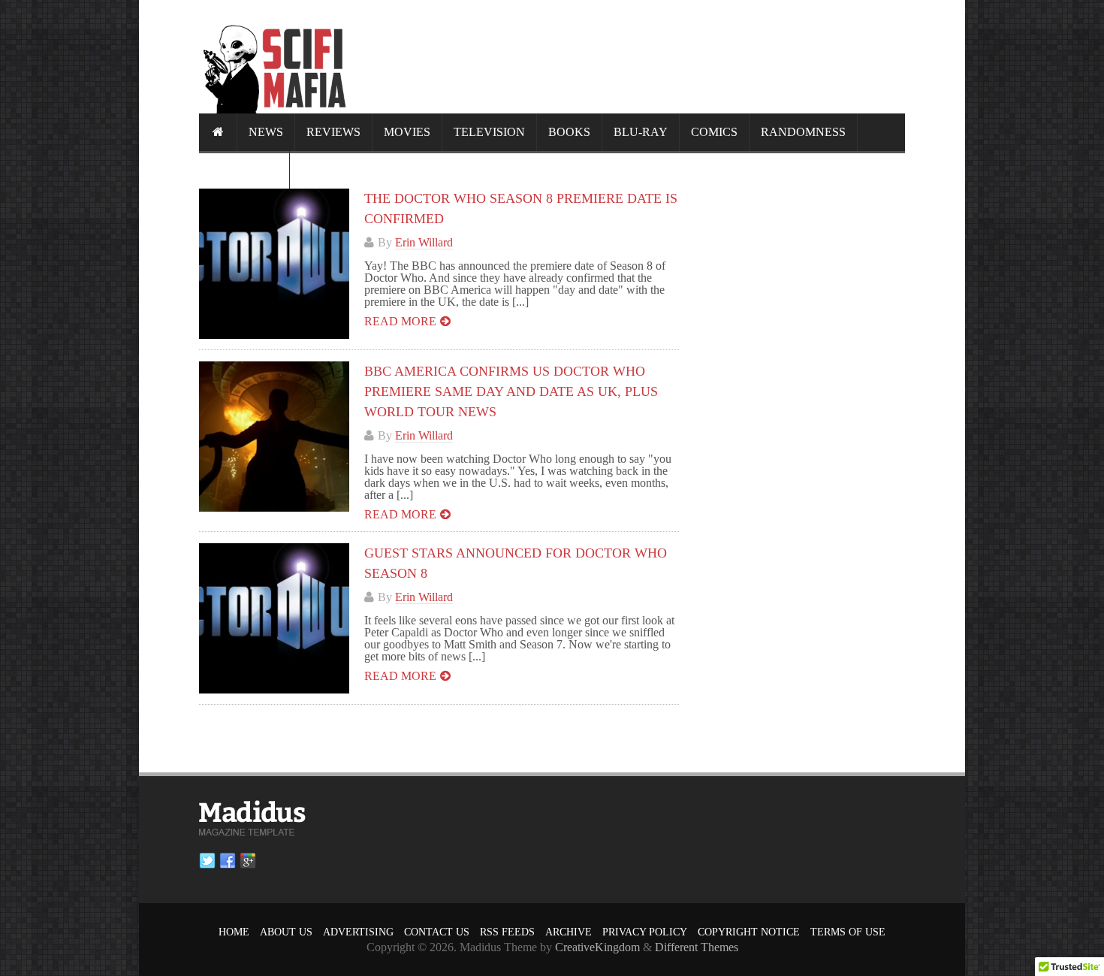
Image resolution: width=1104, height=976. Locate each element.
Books (569, 131)
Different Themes (696, 947)
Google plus (248, 861)
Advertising (358, 932)
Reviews (333, 131)
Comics (714, 131)
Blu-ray (641, 131)
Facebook (227, 861)
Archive (568, 932)
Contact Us (436, 932)
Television (489, 131)
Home (234, 932)
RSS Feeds (507, 932)
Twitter (207, 861)
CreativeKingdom (597, 947)
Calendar (244, 169)
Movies (407, 131)
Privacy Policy (644, 932)
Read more (400, 321)
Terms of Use (847, 932)
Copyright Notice (749, 932)
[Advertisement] (631, 56)
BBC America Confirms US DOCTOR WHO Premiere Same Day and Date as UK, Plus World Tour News (511, 391)
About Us (286, 932)
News (266, 131)
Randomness (803, 131)
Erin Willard (424, 242)
